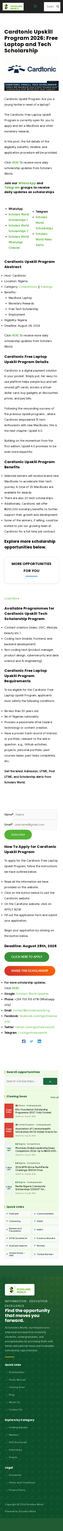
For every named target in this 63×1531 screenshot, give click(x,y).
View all (54, 1097)
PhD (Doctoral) (18, 1442)
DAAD (40, 1221)
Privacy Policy (17, 1490)
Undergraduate (18, 1427)
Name (8, 814)
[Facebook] (24, 1041)
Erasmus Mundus (46, 1238)
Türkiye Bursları (45, 1254)
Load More (11, 598)
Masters (14, 1434)
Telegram (12, 187)
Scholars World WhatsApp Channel (19, 242)
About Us (14, 1402)
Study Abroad (17, 1379)
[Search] (58, 6)
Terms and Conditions (22, 1482)
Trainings (46, 287)
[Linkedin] (39, 1041)
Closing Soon (17, 1387)
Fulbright (14, 1213)
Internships (15, 1449)
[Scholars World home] (19, 1289)
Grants (13, 1457)
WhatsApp (27, 183)
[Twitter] (31, 1041)
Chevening (15, 1221)
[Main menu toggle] (35, 7)
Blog (12, 1394)
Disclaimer (15, 1475)
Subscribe (18, 834)
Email (8, 824)
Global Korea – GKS (17, 1254)
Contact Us (15, 1409)
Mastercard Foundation (15, 1229)
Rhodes (41, 1245)
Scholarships (16, 1372)
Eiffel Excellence (18, 1238)
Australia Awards (18, 1245)
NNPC (40, 1229)
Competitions (28, 287)
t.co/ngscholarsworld (32, 1033)
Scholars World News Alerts (44, 239)
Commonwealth (45, 1213)
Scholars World (27, 1511)
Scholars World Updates (32, 994)
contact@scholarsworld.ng (31, 1010)
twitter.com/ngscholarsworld (34, 1027)
